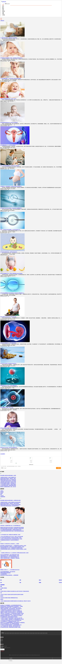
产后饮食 (1, 594)
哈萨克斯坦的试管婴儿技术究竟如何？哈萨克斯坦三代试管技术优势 (12, 528)
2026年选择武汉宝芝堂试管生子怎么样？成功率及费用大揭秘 (10, 620)
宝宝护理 (11, 594)
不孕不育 (1, 495)
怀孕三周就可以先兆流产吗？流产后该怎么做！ (8, 316)
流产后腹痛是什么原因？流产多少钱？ (7, 407)
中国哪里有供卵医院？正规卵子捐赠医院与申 (8, 477)
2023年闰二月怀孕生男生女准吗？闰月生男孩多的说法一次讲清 (11, 538)
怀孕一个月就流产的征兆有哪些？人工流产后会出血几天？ (10, 229)
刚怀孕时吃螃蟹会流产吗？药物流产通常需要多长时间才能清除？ (11, 273)
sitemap (11, 659)
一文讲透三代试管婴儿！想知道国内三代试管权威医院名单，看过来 (12, 619)
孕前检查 (1, 591)
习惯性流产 (2, 20)
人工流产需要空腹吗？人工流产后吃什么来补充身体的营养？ (10, 78)
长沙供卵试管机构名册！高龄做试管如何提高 (8, 485)
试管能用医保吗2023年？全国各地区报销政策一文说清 (9, 555)
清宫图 (3, 11)
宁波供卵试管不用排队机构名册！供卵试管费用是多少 (9, 505)
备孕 (1, 494)
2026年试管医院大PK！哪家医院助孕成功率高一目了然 (9, 621)
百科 (3, 6)
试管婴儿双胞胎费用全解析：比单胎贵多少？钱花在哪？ (10, 558)
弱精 (6, 597)
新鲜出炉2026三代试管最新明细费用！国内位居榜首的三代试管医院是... (12, 622)
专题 (3, 12)
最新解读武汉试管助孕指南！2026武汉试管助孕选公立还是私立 (11, 615)
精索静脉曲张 (13, 597)
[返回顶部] (0, 663)
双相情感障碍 (2, 496)
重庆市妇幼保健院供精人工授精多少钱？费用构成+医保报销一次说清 (12, 546)
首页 (7, 3)
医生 (3, 7)
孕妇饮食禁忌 (12, 591)
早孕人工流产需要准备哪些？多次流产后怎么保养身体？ (10, 165)
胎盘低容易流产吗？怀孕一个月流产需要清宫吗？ (8, 385)
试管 (3, 4)
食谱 (1, 586)
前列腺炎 (8, 597)
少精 (4, 597)
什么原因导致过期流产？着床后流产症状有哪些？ (8, 37)
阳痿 (3, 597)
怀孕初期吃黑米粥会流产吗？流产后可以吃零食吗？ (9, 122)
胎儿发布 (16, 591)
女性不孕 (1, 599)
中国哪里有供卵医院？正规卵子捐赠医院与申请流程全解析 (10, 502)
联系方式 (1, 640)
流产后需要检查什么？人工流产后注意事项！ (8, 145)
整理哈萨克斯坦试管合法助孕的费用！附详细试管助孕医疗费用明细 (12, 527)
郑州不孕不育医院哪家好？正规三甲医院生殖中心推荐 (9, 554)
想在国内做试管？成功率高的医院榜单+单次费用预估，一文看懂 (11, 606)
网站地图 (11, 660)
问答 (3, 9)
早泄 (1, 597)
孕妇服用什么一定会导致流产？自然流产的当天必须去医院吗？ (11, 186)
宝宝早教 (15, 594)
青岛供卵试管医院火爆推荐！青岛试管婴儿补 (8, 483)
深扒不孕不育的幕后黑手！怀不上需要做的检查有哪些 (9, 623)
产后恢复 (5, 594)
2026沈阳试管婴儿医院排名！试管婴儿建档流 (8, 484)
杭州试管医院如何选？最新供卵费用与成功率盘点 (8, 616)
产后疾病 (8, 594)
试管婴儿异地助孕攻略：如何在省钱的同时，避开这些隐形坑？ (11, 608)
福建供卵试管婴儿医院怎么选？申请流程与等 (8, 479)
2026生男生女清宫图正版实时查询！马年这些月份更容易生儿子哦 (11, 614)
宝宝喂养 (18, 594)
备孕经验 (27, 591)
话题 (3, 13)
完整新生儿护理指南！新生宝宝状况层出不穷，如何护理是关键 (11, 612)
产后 (1, 592)
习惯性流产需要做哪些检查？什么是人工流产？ (8, 98)
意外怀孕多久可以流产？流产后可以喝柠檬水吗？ (8, 447)
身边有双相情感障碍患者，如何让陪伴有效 (7, 571)
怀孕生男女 (20, 591)
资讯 (1, 19)
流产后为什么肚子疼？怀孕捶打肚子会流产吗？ (8, 363)
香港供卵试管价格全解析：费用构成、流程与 (8, 478)
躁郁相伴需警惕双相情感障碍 (5, 572)
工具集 (3, 14)
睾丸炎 (17, 597)
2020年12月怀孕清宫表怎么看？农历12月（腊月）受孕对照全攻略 (11, 536)
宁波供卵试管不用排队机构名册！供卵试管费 (8, 480)
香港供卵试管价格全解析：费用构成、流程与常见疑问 (9, 503)
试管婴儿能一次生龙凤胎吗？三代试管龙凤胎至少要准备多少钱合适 (12, 613)
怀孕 (1, 589)
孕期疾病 (8, 591)
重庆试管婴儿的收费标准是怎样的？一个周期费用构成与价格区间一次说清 (13, 545)
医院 (3, 8)
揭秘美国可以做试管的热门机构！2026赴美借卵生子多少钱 (10, 607)
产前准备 (24, 591)
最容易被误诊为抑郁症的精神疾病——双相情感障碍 (9, 575)
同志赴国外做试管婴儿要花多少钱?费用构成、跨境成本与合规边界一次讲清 (13, 549)
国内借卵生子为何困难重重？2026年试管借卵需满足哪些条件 (10, 605)
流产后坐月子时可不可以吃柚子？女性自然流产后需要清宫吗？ (11, 208)
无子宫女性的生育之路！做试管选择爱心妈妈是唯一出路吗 (10, 627)
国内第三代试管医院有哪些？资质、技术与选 (8, 486)
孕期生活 (5, 591)
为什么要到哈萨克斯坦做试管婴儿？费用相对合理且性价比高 (10, 529)
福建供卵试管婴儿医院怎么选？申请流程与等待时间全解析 (10, 504)
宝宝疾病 (21, 594)
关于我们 (1, 639)
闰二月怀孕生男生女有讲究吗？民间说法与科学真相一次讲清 (10, 537)
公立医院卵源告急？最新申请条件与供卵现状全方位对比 (10, 609)
